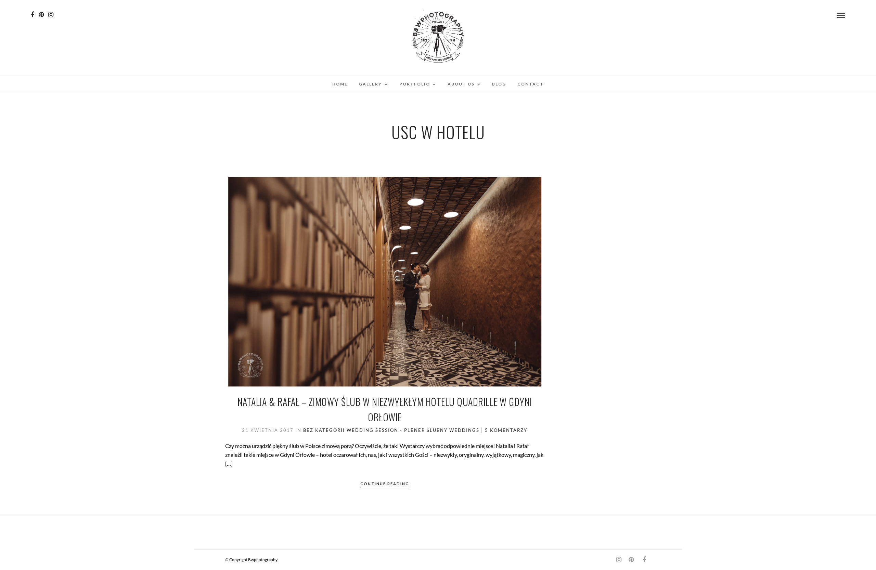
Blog (499, 84)
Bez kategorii (324, 430)
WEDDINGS (464, 430)
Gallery (370, 84)
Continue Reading (384, 483)
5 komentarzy (506, 430)
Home (340, 84)
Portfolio (414, 84)
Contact (530, 84)
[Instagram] (50, 15)
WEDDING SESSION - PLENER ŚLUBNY (397, 430)
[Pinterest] (41, 15)
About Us (461, 84)
